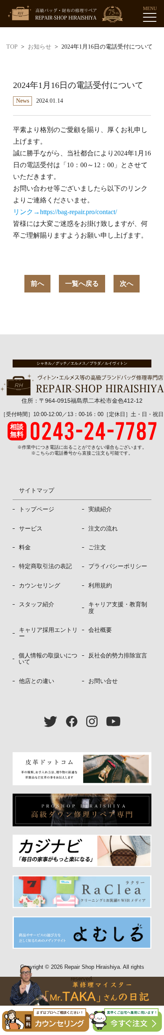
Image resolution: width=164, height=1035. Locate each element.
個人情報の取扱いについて (48, 658)
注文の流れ (103, 528)
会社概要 (100, 629)
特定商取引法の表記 (45, 566)
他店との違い (36, 681)
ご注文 (97, 547)
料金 (25, 547)
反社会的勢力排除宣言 (117, 655)
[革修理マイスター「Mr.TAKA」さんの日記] (82, 991)
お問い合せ (103, 681)
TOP (12, 47)
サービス (30, 528)
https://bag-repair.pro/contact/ (78, 211)
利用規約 (100, 585)
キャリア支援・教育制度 (117, 607)
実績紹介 (100, 509)
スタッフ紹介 (36, 604)
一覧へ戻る (82, 283)
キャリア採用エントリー (48, 632)
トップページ (36, 509)
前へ (37, 283)
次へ (126, 283)
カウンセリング (39, 585)
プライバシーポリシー (117, 566)
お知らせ (39, 47)
